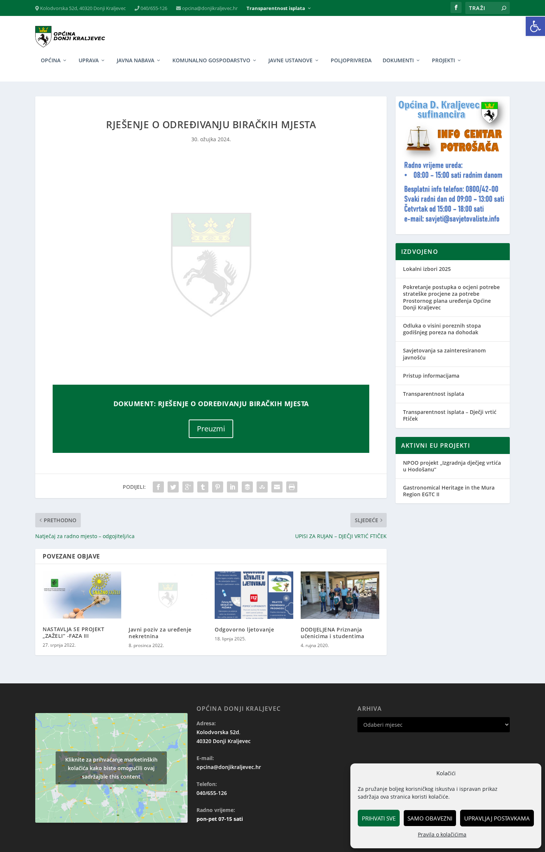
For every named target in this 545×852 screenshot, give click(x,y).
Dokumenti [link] (398, 60)
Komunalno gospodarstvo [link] (211, 60)
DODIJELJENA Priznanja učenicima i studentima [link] (332, 633)
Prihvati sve (379, 818)
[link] (535, 26)
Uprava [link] (89, 60)
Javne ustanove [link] (290, 60)
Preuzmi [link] (211, 429)
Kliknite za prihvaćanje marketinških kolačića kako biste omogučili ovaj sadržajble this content (111, 768)
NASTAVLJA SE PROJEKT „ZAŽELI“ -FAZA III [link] (73, 632)
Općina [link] (50, 60)
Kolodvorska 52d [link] (217, 732)
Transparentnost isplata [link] (276, 8)
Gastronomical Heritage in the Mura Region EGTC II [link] (449, 491)
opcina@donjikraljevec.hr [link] (209, 8)
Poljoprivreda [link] (351, 60)
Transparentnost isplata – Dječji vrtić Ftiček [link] (449, 415)
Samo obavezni (429, 818)
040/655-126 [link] (153, 8)
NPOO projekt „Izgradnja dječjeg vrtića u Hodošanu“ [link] (452, 466)
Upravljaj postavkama (497, 818)
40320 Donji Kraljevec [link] (223, 741)
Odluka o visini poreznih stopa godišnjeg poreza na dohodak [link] (442, 329)
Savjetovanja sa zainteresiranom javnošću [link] (444, 354)
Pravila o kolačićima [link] (442, 834)
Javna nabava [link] (135, 60)
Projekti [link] (443, 60)
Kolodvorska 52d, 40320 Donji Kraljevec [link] (82, 8)
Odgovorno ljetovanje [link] (244, 629)
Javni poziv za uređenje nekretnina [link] (160, 633)
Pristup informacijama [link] (431, 375)
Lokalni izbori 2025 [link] (427, 268)
